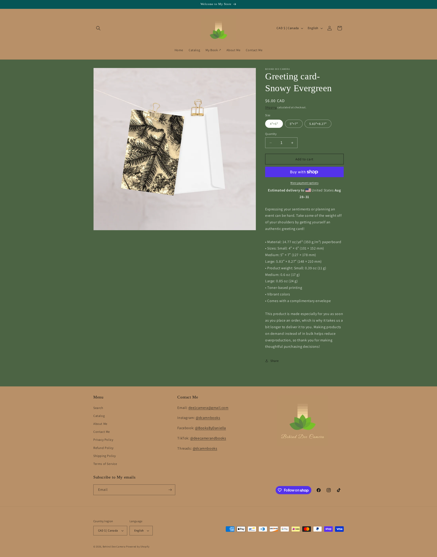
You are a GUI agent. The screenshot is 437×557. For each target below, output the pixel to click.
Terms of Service (105, 464)
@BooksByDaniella (210, 428)
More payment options (304, 182)
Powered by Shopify (138, 546)
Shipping (271, 107)
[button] (98, 28)
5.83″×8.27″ (318, 124)
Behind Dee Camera (114, 546)
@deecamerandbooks (208, 438)
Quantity (271, 134)
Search (98, 408)
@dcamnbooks (208, 417)
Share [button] (274, 361)
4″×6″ (274, 124)
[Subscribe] (170, 489)
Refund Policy (103, 448)
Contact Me (101, 432)
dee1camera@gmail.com (208, 407)
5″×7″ (294, 124)
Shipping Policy (104, 456)
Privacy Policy (103, 440)
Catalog (99, 416)
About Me (100, 424)
